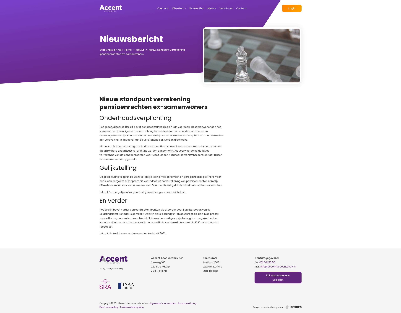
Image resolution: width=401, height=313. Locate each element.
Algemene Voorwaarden (163, 303)
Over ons (163, 8)
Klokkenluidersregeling (132, 307)
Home (128, 50)
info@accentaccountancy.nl (278, 266)
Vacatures (226, 8)
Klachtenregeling (108, 307)
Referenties (196, 8)
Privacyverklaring (187, 303)
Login (291, 8)
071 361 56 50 (267, 262)
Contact (241, 8)
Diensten (177, 8)
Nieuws (211, 8)
